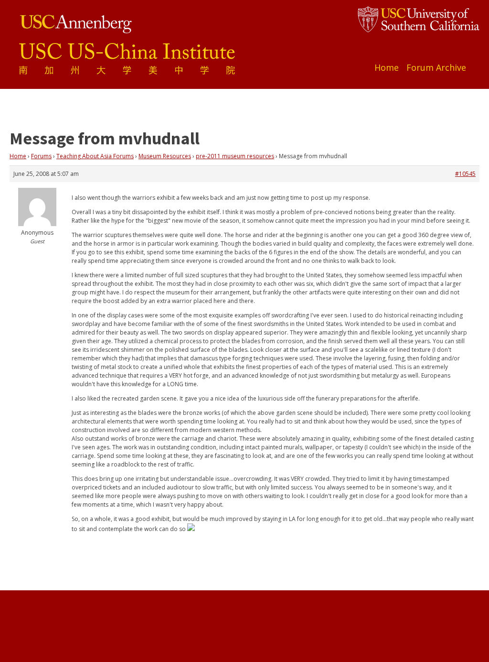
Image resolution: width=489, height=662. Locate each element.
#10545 (465, 174)
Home (386, 67)
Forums (41, 156)
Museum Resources (164, 156)
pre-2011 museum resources (235, 156)
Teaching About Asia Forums (95, 156)
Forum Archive (436, 67)
